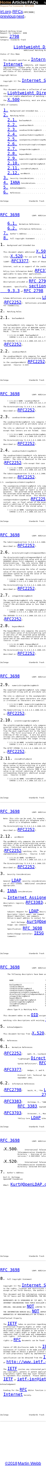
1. (5, 110)
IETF (12, 1323)
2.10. (13, 163)
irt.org (5, 11)
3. (5, 177)
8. (5, 237)
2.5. (12, 139)
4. (5, 182)
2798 (14, 36)
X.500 (13, 99)
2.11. (13, 167)
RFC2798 (12, 1089)
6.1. (12, 223)
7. (5, 233)
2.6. (12, 143)
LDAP (16, 880)
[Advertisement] (23, 1441)
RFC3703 (12, 1112)
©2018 (11, 1463)
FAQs (32, 2)
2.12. (13, 172)
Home (5, 2)
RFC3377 (20, 260)
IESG (39, 933)
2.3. (12, 129)
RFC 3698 (10, 214)
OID (34, 1014)
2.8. (12, 153)
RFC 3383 (27, 1106)
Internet (13, 64)
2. (5, 114)
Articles (19, 2)
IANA (15, 182)
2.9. (12, 158)
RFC (17, 1339)
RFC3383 (34, 902)
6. (5, 192)
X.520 (16, 256)
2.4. (12, 134)
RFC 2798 (33, 290)
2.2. (12, 124)
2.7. (12, 148)
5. (5, 187)
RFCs (17, 11)
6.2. (12, 228)
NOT (30, 1306)
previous (8, 16)
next (20, 16)
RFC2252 (12, 302)
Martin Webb (29, 1463)
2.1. (12, 119)
